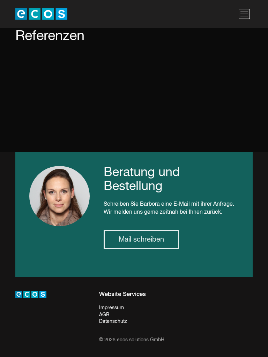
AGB (104, 314)
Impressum (111, 307)
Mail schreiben (141, 239)
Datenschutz (113, 321)
